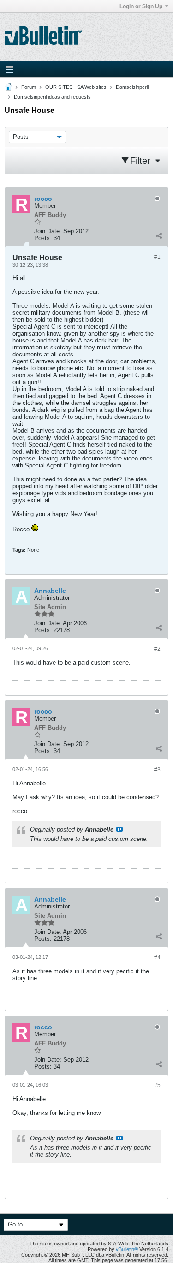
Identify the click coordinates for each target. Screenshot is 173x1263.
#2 (157, 649)
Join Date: (47, 231)
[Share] (158, 236)
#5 (157, 1085)
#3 (157, 769)
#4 (157, 957)
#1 (157, 257)
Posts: (43, 238)
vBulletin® (127, 1249)
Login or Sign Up (140, 6)
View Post (119, 829)
